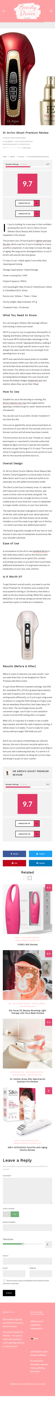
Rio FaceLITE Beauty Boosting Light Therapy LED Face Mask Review (27, 1011)
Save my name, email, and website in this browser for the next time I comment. (26, 1282)
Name (5, 1256)
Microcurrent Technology (27, 940)
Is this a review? (9, 1208)
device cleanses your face (15, 403)
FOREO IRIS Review (27, 944)
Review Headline (9, 1222)
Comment (7, 1176)
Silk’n (17, 1140)
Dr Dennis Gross (17, 1072)
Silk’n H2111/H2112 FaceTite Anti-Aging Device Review (27, 1148)
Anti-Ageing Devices (24, 141)
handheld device (40, 551)
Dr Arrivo (9, 141)
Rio (10, 1003)
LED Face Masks (38, 1003)
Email (5, 1268)
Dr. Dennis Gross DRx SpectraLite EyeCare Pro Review (27, 1080)
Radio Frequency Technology (16, 144)
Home (35, 1338)
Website (33, 1268)
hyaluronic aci (34, 380)
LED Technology (27, 1006)
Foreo (17, 937)
